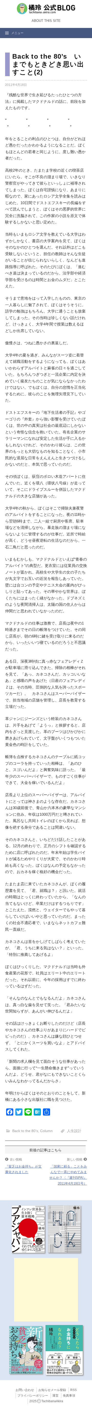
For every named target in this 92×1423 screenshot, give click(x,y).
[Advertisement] (46, 1289)
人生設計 (74, 1131)
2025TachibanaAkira (46, 1401)
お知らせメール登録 (52, 1390)
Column (46, 1131)
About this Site (46, 21)
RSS (73, 1390)
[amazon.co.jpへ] (28, 1229)
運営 (55, 1395)
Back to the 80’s (25, 1131)
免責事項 (69, 1395)
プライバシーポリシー (32, 1395)
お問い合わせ (25, 1390)
